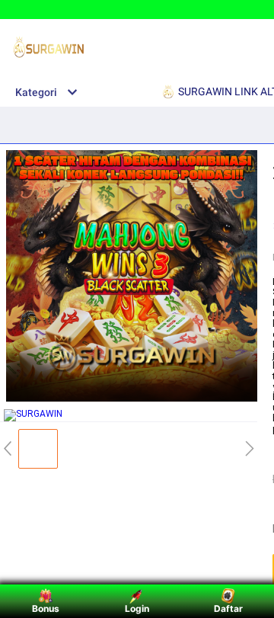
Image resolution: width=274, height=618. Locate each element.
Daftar (228, 608)
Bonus (45, 608)
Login (137, 608)
